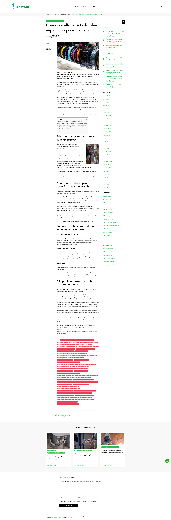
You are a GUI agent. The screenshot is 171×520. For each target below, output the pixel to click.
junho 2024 (106, 177)
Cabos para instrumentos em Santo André (83, 379)
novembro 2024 (107, 161)
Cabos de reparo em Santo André (75, 357)
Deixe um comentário (50, 49)
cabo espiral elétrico (108, 206)
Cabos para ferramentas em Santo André (66, 375)
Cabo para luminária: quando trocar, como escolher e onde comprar (114, 78)
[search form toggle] (161, 6)
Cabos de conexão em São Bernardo (85, 340)
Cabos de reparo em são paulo (81, 359)
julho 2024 (106, 174)
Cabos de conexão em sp (78, 342)
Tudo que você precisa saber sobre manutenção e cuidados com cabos (112, 451)
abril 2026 (106, 109)
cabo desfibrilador (108, 199)
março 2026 (106, 112)
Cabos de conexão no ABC (91, 342)
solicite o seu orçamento (83, 331)
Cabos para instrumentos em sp (64, 384)
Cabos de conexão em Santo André (68, 340)
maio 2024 (106, 181)
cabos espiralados (108, 245)
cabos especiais (107, 242)
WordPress (71, 517)
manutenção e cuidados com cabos (55, 21)
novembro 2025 (107, 125)
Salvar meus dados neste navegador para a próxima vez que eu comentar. (78, 501)
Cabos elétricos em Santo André (80, 368)
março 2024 (106, 187)
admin (47, 43)
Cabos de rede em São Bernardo (64, 355)
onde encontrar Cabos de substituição (82, 397)
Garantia (63, 130)
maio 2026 (106, 105)
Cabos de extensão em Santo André (65, 344)
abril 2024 (106, 184)
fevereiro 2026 (107, 115)
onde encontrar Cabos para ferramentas (83, 399)
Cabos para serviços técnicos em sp (87, 390)
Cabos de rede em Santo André (79, 353)
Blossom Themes (57, 517)
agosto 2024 (106, 171)
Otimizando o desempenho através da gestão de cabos (72, 123)
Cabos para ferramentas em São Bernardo (87, 375)
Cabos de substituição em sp (82, 366)
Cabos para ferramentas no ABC (64, 379)
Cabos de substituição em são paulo (65, 366)
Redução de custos (65, 128)
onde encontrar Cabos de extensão (65, 395)
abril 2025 (106, 148)
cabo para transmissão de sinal (112, 225)
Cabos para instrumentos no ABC (81, 384)
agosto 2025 (106, 135)
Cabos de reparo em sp (62, 362)
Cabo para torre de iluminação (111, 222)
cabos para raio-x (108, 248)
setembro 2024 (107, 168)
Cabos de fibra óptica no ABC (64, 353)
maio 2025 (106, 145)
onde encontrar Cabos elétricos (64, 399)
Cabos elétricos (107, 235)
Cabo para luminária (109, 219)
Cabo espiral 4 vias (108, 202)
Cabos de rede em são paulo (79, 355)
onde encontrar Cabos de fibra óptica (84, 395)
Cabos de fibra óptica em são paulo (65, 351)
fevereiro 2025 (107, 151)
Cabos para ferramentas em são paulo (66, 377)
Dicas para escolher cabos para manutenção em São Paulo (79, 114)
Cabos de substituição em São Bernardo (86, 364)
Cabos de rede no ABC (62, 357)
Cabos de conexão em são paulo (64, 342)
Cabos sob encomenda (109, 258)
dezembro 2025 (107, 122)
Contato (94, 6)
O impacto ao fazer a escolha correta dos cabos (70, 132)
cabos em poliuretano (109, 238)
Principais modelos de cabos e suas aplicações (70, 121)
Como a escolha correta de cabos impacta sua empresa (72, 125)
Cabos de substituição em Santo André (66, 364)
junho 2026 (106, 102)
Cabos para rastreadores (110, 252)
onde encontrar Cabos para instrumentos (67, 401)
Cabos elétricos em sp (62, 373)
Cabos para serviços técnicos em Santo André (68, 386)
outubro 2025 (107, 128)
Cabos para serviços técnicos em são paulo (67, 390)
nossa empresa (71, 331)
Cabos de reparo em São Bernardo (65, 359)
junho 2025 (106, 141)
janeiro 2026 (106, 118)
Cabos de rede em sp (91, 355)
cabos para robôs (107, 255)
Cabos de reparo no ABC (74, 362)
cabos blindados (107, 232)
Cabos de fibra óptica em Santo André (66, 348)
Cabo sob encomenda (109, 229)
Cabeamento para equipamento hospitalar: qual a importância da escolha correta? (57, 458)
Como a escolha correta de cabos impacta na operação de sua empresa (115, 33)
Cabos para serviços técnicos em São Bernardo (68, 388)
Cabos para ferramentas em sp (83, 377)
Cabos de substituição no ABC (64, 368)
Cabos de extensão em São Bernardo (83, 344)
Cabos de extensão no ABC (92, 346)
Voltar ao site (85, 6)
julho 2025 (106, 138)
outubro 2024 (107, 164)
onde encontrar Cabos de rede (64, 397)
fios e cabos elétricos (108, 261)
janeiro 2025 (106, 154)
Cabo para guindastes (109, 216)
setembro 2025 (107, 132)
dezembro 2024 (107, 158)
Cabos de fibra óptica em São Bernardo (85, 348)
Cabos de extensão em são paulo (64, 346)
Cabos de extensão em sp (79, 346)
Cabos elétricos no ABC (74, 373)
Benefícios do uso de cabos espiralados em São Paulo (78, 221)
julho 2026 (106, 99)
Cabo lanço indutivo (108, 209)
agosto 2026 (106, 96)
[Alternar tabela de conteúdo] (85, 119)
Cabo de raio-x (107, 196)
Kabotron (66, 97)
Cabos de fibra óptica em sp (81, 351)
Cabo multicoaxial (108, 212)
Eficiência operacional (66, 126)
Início (76, 6)
